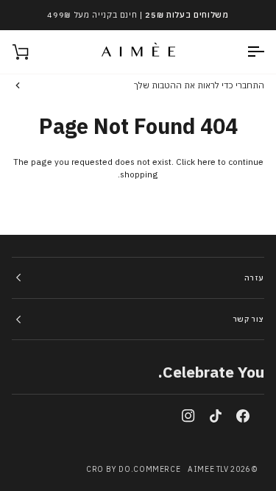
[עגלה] (34, 52)
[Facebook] (243, 416)
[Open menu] (242, 52)
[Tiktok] (216, 416)
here (206, 161)
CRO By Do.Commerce (133, 469)
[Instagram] (188, 416)
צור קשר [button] (248, 319)
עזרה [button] (254, 278)
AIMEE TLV (208, 469)
